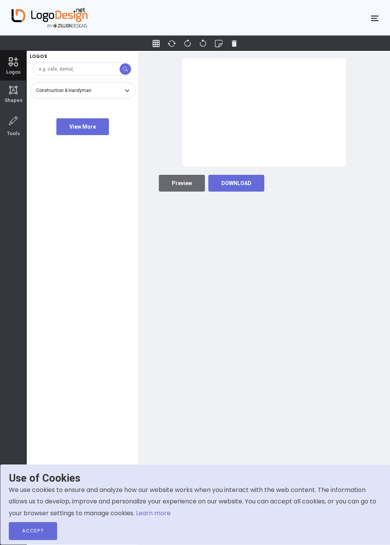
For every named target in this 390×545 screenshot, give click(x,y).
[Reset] (172, 43)
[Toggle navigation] (375, 18)
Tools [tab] (13, 133)
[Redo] (203, 43)
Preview (182, 183)
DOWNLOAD (236, 183)
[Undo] (187, 43)
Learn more (153, 513)
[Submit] (125, 69)
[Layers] (218, 43)
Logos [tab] (13, 72)
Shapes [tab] (13, 94)
